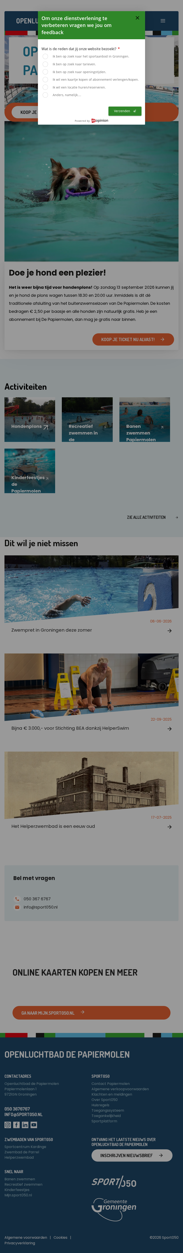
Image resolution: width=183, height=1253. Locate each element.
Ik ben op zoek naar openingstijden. (79, 72)
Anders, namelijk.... (67, 95)
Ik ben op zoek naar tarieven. (74, 64)
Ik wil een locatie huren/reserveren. (79, 87)
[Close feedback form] (137, 17)
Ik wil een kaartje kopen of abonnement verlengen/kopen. (96, 79)
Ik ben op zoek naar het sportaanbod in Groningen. (91, 56)
